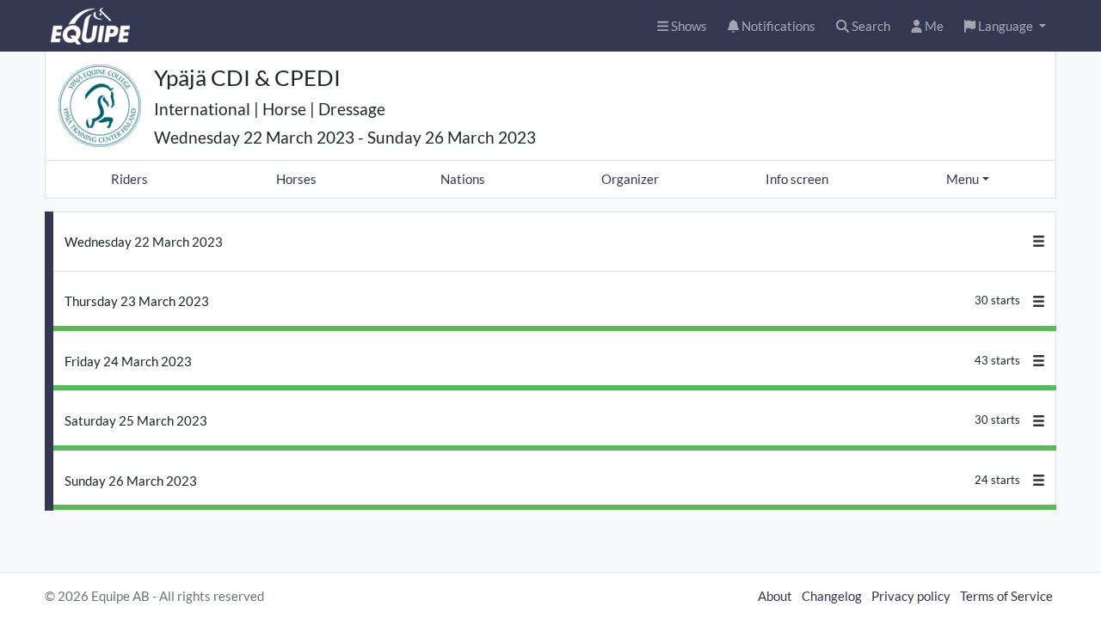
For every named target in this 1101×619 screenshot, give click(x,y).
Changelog (832, 596)
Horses (296, 179)
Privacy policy (910, 596)
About (775, 596)
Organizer (630, 179)
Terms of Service (1006, 596)
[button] (1005, 26)
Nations (462, 179)
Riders (129, 179)
